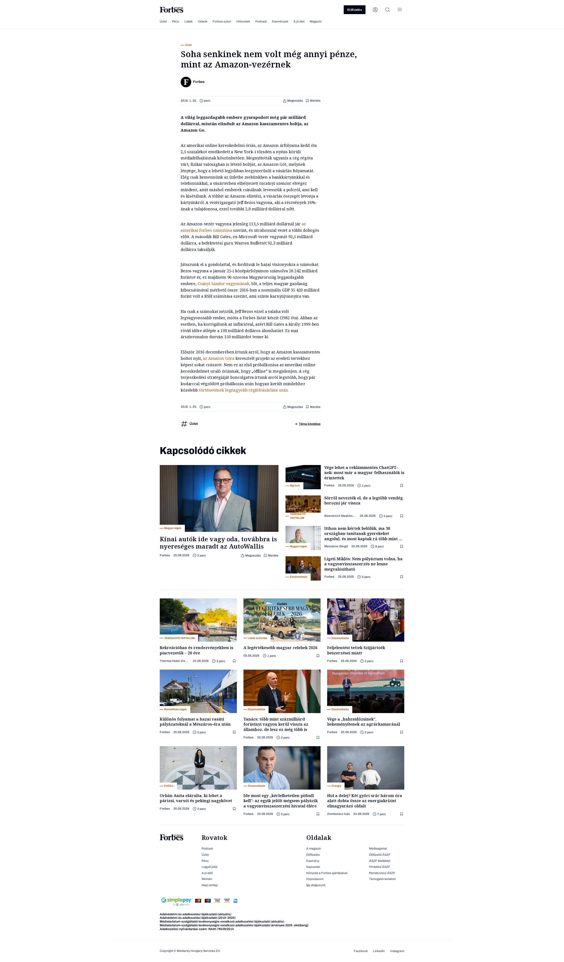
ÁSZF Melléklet (379, 861)
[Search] (387, 9)
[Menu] (399, 9)
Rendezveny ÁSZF (382, 873)
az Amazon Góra (218, 358)
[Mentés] (402, 486)
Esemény (312, 861)
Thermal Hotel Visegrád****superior (174, 661)
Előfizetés (354, 9)
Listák (188, 21)
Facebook (361, 951)
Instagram (397, 951)
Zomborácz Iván (338, 814)
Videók (202, 21)
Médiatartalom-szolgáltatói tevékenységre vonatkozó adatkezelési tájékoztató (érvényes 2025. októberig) (234, 925)
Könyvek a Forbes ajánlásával (326, 873)
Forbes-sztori (222, 21)
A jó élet (298, 21)
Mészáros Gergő (336, 546)
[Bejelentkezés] (375, 9)
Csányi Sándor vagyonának (223, 283)
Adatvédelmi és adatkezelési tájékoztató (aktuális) (195, 914)
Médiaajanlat (378, 848)
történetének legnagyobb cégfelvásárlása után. (245, 390)
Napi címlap (210, 885)
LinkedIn (379, 951)
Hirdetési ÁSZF (379, 867)
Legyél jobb (209, 867)
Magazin (316, 21)
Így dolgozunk (315, 885)
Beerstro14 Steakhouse (340, 515)
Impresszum (314, 879)
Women (207, 879)
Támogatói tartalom (382, 879)
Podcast (261, 21)
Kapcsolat (313, 867)
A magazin (313, 848)
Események (280, 21)
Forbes (165, 555)
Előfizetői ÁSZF (379, 854)
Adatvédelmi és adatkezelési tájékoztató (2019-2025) (198, 917)
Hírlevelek (243, 21)
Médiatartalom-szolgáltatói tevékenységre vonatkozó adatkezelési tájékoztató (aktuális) (222, 921)
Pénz (175, 21)
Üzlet (163, 21)
